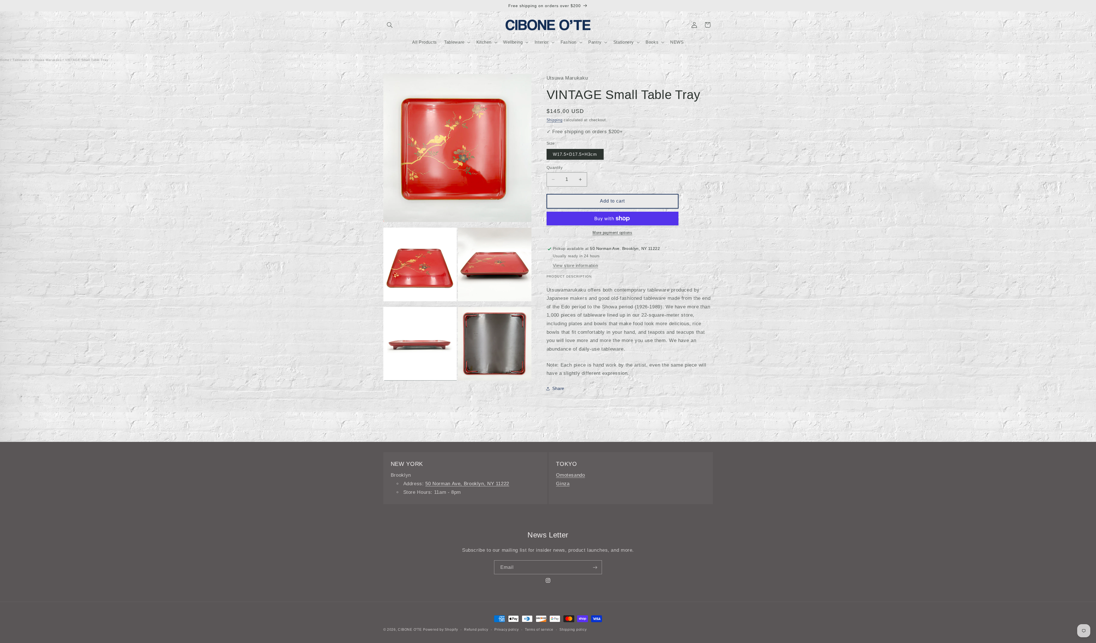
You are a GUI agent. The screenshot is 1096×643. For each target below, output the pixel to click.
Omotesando (570, 475)
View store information (575, 265)
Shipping (555, 120)
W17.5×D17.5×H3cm (575, 154)
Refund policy (476, 629)
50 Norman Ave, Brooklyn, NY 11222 (467, 483)
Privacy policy (506, 629)
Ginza (562, 483)
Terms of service (539, 629)
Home (4, 60)
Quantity (555, 167)
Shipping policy (573, 629)
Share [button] (558, 388)
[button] (389, 24)
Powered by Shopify (440, 629)
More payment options (612, 233)
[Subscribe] (595, 567)
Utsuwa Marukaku (47, 60)
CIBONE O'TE (410, 629)
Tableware (21, 60)
